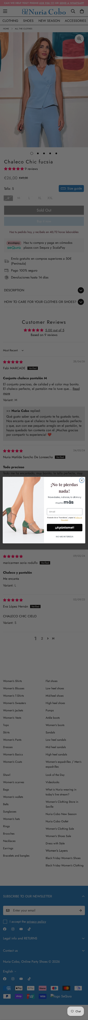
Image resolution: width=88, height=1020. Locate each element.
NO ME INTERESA (64, 536)
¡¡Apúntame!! (64, 527)
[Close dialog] (81, 480)
